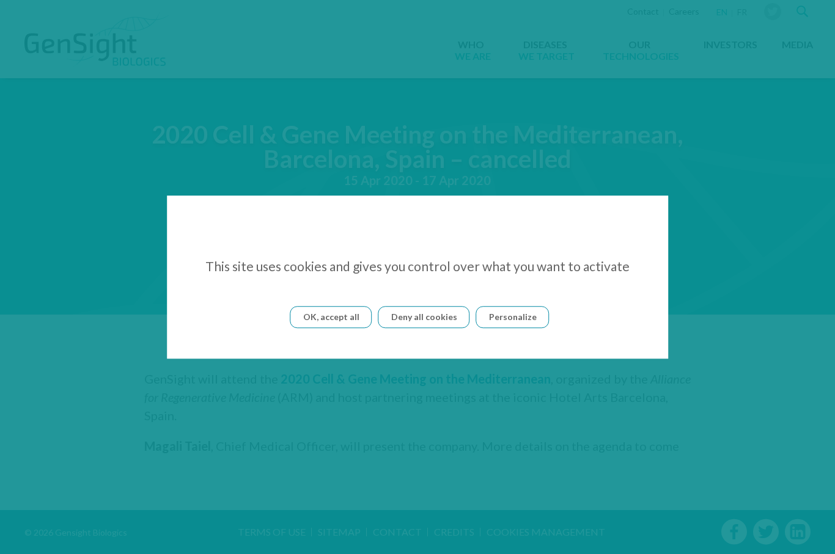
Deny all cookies (424, 317)
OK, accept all (331, 317)
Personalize (513, 317)
